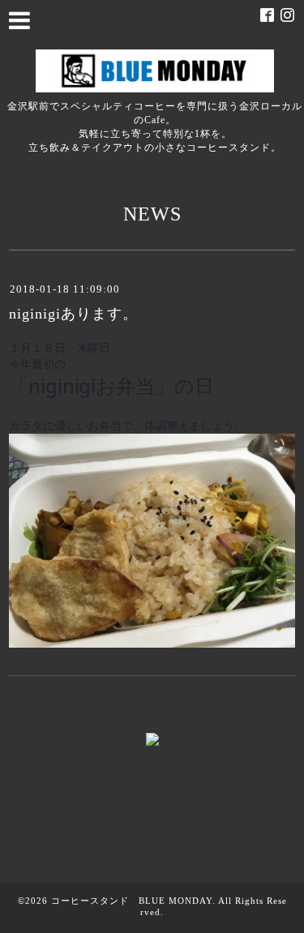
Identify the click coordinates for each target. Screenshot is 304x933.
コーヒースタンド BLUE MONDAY (131, 900)
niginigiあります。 (73, 314)
